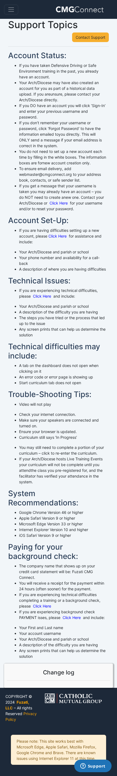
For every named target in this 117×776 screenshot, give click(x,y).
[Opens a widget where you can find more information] (93, 766)
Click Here (58, 203)
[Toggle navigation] (11, 9)
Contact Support (90, 37)
